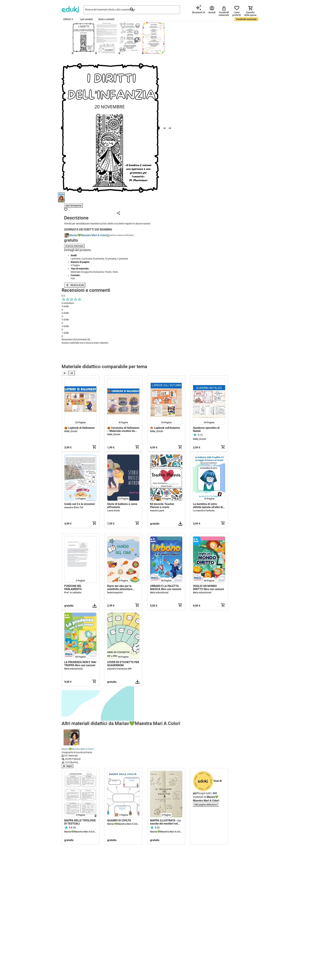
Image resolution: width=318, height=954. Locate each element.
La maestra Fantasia (204, 510)
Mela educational (159, 592)
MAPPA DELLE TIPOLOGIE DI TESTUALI (80, 822)
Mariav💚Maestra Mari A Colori (88, 235)
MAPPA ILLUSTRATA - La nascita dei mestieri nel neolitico (165, 822)
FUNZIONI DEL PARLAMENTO (73, 587)
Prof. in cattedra (72, 592)
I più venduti (86, 19)
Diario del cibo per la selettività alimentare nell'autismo (119, 587)
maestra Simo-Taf (73, 507)
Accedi (66, 361)
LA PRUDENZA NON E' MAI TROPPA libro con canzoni (80, 664)
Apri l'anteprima (73, 205)
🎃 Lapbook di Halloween (79, 427)
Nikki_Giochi (70, 431)
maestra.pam (157, 510)
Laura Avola (113, 510)
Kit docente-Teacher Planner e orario (162, 505)
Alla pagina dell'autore (205, 804)
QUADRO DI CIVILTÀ (119, 820)
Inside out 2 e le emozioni (79, 504)
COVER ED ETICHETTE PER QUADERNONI (123, 664)
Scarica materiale (74, 246)
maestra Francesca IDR (119, 668)
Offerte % (68, 19)
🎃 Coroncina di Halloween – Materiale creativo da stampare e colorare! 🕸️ (123, 429)
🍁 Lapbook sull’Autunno (165, 427)
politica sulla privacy (117, 358)
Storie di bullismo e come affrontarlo (122, 505)
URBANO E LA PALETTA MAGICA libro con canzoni (165, 587)
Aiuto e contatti (106, 19)
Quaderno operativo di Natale (206, 429)
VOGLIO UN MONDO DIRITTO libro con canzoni (208, 587)
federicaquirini (115, 592)
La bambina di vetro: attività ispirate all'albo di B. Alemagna (208, 505)
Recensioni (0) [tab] (69, 339)
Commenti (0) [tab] (83, 339)
